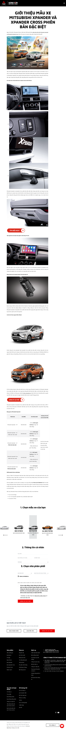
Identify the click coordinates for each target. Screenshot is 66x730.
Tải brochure (21, 662)
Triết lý (20, 700)
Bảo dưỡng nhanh (35, 655)
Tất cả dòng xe (10, 652)
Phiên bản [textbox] (20, 562)
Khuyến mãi (21, 652)
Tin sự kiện (9, 694)
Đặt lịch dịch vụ (34, 664)
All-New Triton (10, 667)
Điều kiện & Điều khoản (40, 595)
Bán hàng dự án (22, 669)
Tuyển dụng (21, 705)
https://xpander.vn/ (27, 393)
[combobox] (33, 562)
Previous (5, 535)
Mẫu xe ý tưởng (22, 697)
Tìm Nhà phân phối (23, 660)
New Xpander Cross (11, 664)
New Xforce (9, 660)
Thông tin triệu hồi (35, 666)
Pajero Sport (9, 669)
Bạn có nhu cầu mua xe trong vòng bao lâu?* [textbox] (41, 573)
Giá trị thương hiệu (23, 702)
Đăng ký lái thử (22, 657)
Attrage (8, 657)
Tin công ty (9, 691)
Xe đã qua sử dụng (23, 667)
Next (60, 535)
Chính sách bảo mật (25, 597)
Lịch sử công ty (22, 690)
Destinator (9, 655)
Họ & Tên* (20, 553)
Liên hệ (20, 707)
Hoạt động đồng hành (11, 699)
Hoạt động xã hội (10, 696)
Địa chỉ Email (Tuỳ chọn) (22, 557)
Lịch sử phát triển (22, 692)
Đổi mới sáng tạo (22, 695)
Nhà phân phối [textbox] (20, 573)
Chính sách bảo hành (35, 652)
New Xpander (9, 662)
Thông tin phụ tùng (35, 661)
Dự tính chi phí (22, 655)
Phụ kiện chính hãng (23, 664)
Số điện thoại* (37, 557)
